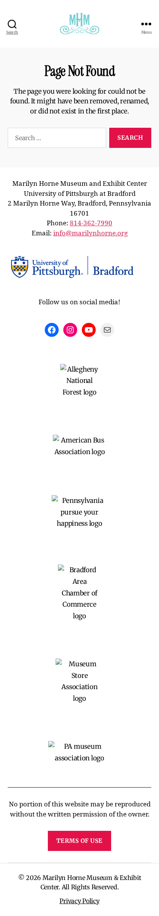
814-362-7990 (91, 223)
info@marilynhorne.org (90, 233)
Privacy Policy (79, 901)
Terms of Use (79, 840)
